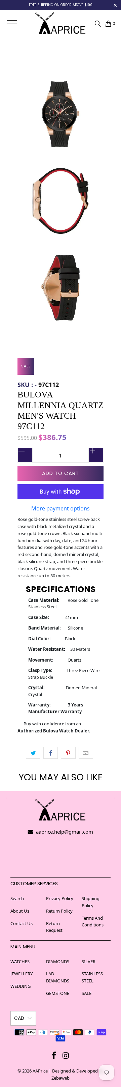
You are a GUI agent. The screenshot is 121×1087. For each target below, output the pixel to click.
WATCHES (20, 961)
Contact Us (21, 923)
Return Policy (59, 911)
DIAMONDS (57, 961)
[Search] (97, 23)
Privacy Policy (59, 898)
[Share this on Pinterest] (68, 753)
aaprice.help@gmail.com (64, 831)
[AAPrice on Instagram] (66, 1055)
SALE (86, 993)
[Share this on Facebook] (50, 753)
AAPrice (40, 1071)
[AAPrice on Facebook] (54, 1055)
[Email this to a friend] (86, 753)
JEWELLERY (21, 974)
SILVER (88, 961)
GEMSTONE (57, 993)
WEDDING (20, 986)
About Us (19, 911)
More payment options (60, 508)
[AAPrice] (60, 23)
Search (17, 898)
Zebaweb (60, 1078)
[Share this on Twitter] (33, 753)
